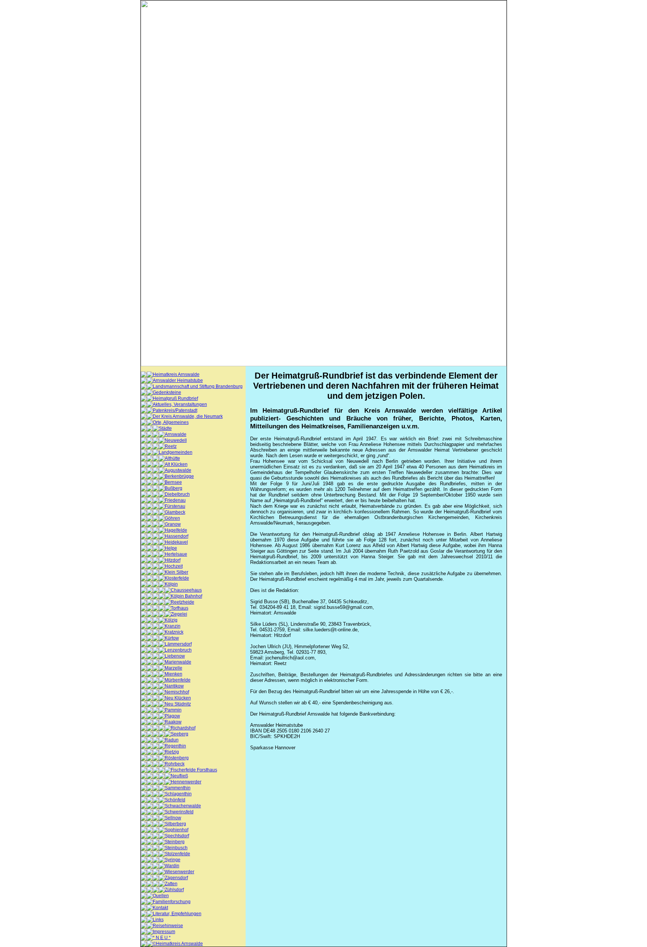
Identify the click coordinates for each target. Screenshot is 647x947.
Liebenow (175, 656)
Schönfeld (175, 799)
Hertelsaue (176, 554)
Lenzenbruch (178, 650)
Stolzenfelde (177, 853)
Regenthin (175, 746)
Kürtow (172, 638)
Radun (172, 740)
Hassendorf (176, 536)
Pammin (173, 710)
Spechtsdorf (177, 835)
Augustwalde (178, 470)
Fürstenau (175, 506)
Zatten (171, 883)
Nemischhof (177, 692)
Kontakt (160, 907)
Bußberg (173, 488)
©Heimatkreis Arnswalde (178, 943)
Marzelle (173, 668)
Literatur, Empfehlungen (177, 913)
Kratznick (174, 632)
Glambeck (175, 512)
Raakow (173, 722)
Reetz (171, 446)
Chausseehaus (186, 590)
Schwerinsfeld (179, 811)
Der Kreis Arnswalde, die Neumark (188, 416)
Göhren (172, 518)
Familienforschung (172, 901)
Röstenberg (177, 758)
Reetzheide (182, 602)
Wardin (172, 865)
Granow (173, 524)
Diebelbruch (177, 494)
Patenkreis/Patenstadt (175, 410)
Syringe (172, 859)
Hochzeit (174, 566)
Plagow (172, 716)
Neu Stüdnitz (178, 704)
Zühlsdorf (174, 889)
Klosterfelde (177, 578)
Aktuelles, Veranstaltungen (180, 404)
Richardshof (183, 728)
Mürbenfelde (178, 680)
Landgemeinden (175, 452)
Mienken (173, 674)
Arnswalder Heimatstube (178, 380)
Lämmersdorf (178, 644)
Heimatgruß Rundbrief (175, 398)
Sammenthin (178, 787)
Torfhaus (179, 608)
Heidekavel (176, 542)
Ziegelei (179, 614)
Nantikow (174, 686)
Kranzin (172, 626)
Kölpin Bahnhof (186, 596)
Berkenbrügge (179, 476)
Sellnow (173, 817)
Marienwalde (178, 662)
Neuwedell (176, 440)
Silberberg (175, 823)
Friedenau (175, 500)
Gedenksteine (167, 392)
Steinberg (175, 841)
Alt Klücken (176, 464)
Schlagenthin (178, 793)
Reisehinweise (168, 925)
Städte (165, 428)
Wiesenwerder (179, 871)
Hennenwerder (186, 781)
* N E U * (162, 937)
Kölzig (171, 620)
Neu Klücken (178, 698)
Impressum (164, 931)
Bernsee (173, 482)
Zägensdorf (176, 877)
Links (158, 919)
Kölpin (171, 584)
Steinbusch (176, 847)
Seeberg (179, 734)
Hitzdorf (172, 560)
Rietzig (172, 752)
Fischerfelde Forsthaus (194, 770)
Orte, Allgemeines (171, 422)
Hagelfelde (176, 530)
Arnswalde (175, 434)
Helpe (171, 548)
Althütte (172, 458)
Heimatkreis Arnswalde (176, 374)
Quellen (161, 895)
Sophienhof (176, 829)
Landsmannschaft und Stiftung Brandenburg (198, 386)
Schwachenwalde (183, 805)
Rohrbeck (175, 764)
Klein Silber (176, 572)
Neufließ (179, 775)
